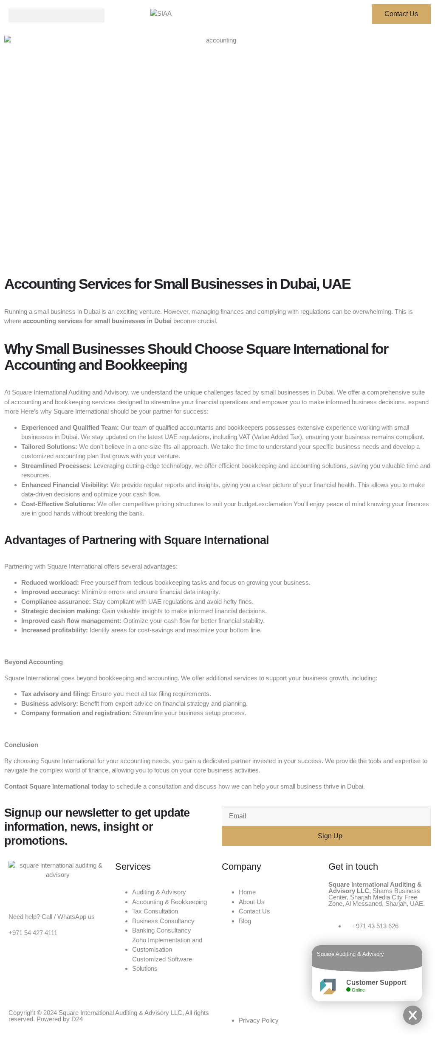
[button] (56, 15)
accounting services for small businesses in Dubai (97, 320)
